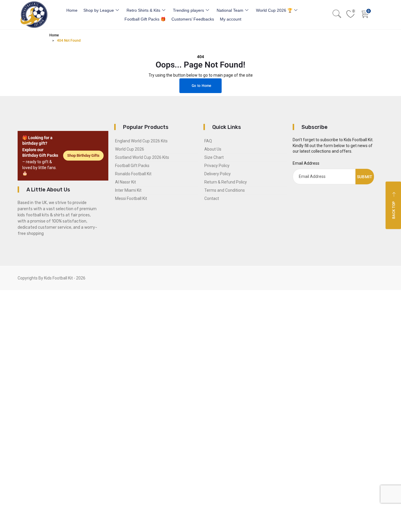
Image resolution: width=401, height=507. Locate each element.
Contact (211, 198)
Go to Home (201, 86)
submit (365, 176)
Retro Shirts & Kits (143, 10)
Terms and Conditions (224, 190)
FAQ (208, 141)
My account (230, 19)
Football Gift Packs (132, 165)
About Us (212, 149)
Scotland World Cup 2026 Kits (142, 157)
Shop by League (98, 10)
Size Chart (214, 157)
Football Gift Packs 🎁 (145, 19)
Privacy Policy (217, 165)
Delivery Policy (217, 173)
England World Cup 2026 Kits (141, 141)
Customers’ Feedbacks (192, 19)
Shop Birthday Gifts (83, 155)
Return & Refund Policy (225, 182)
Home (71, 10)
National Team (230, 10)
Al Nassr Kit (125, 182)
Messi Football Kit (131, 198)
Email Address (306, 163)
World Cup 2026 (129, 149)
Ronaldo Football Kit (133, 173)
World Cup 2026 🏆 (274, 10)
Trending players (188, 10)
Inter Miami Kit (128, 190)
